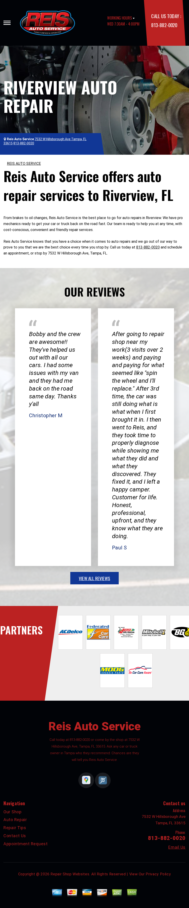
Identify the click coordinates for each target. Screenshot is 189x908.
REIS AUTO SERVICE (24, 163)
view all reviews (94, 578)
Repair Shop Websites (69, 874)
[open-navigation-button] (7, 23)
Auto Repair (15, 819)
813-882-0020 (164, 25)
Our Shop (12, 811)
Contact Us (14, 835)
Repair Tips (14, 827)
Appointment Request (25, 843)
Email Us (177, 847)
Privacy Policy (158, 874)
